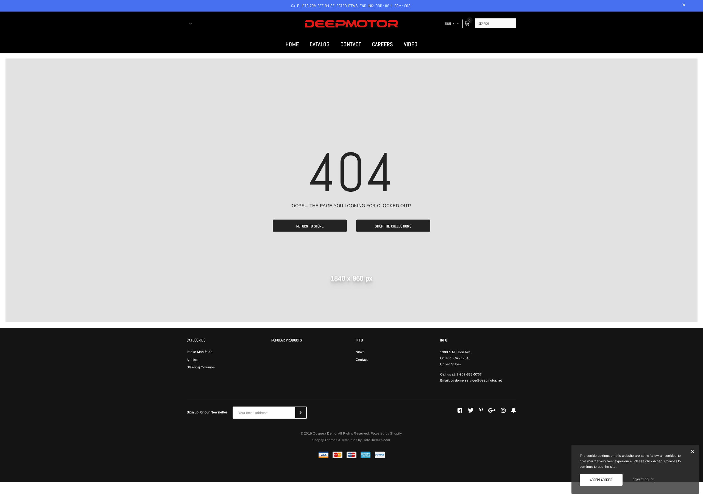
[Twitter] (470, 410)
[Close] (692, 452)
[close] (684, 6)
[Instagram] (503, 410)
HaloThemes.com (376, 440)
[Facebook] (459, 410)
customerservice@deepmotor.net (476, 380)
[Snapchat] (513, 410)
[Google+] (491, 410)
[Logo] (351, 23)
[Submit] (300, 412)
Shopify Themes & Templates (334, 440)
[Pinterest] (481, 410)
